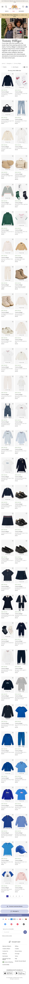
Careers (17, 948)
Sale (13, 11)
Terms (16, 956)
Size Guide (5, 956)
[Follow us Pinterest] (17, 924)
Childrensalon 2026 (17, 977)
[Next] (22, 896)
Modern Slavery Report (20, 961)
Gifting (16, 946)
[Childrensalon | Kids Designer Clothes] (14, 6)
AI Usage (17, 953)
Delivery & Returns (6, 946)
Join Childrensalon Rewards (14, 915)
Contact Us (5, 951)
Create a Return (6, 948)
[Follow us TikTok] (24, 924)
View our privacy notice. (7, 935)
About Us (4, 953)
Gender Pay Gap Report (6, 959)
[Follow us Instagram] (11, 924)
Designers (21, 11)
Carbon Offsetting (8, 962)
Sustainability (5, 964)
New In (6, 11)
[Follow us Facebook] (5, 924)
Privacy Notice (18, 951)
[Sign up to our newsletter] (25, 932)
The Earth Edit (16, 942)
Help (16, 958)
